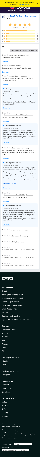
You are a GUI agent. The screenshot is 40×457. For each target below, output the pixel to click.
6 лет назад (25, 148)
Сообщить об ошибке (11, 316)
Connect (5, 385)
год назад (19, 65)
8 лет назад (24, 236)
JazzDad (15, 76)
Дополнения (7, 287)
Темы (20, 10)
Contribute (6, 388)
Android (5, 344)
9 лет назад (30, 257)
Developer (6, 392)
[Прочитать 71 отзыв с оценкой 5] (20, 30)
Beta (4, 365)
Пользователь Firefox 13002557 (14, 265)
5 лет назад (30, 115)
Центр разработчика (10, 302)
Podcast (5, 416)
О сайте (5, 291)
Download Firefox (9, 330)
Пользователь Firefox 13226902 (14, 249)
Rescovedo (16, 148)
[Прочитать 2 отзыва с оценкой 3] (20, 36)
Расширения (12, 10)
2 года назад (23, 76)
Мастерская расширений (12, 298)
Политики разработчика (12, 305)
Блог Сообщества (9, 309)
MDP (13, 242)
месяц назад (25, 55)
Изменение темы (7, 447)
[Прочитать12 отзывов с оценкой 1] (20, 41)
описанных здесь (25, 430)
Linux (4, 347)
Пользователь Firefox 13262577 (14, 257)
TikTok (4, 409)
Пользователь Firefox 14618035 (14, 115)
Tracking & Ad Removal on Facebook (22, 16)
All (3, 351)
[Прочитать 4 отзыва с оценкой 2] (20, 39)
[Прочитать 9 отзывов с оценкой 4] (20, 33)
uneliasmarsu (16, 55)
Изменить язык (7, 444)
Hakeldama (16, 236)
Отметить (5, 61)
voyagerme (16, 230)
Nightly (5, 361)
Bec (13, 65)
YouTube (5, 406)
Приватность (6, 424)
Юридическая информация (11, 426)
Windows (5, 333)
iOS (3, 340)
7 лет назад (24, 230)
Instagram (6, 402)
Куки (15, 424)
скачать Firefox (24, 4)
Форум (5, 312)
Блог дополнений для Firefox (14, 295)
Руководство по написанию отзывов (17, 320)
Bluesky (5, 413)
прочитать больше (9, 183)
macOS (5, 337)
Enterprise (6, 375)
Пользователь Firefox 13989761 (14, 195)
